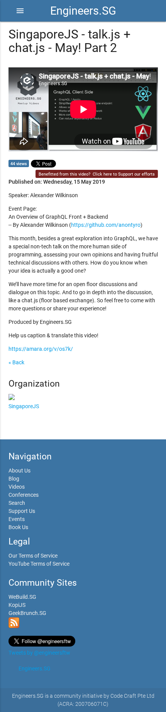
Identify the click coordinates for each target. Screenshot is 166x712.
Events (16, 519)
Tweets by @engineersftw (39, 653)
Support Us (21, 511)
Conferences (23, 495)
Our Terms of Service (33, 556)
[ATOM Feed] (13, 626)
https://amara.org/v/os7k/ (40, 349)
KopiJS (16, 605)
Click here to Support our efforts (124, 174)
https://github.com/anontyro (106, 225)
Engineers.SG (83, 10)
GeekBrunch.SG (27, 613)
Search (16, 503)
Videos (16, 487)
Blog (13, 479)
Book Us (18, 527)
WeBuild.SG (22, 597)
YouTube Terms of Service (38, 564)
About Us (19, 470)
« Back (16, 362)
